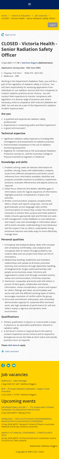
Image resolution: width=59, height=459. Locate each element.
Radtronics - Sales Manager (14, 380)
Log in (53, 24)
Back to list (10, 34)
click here (12, 345)
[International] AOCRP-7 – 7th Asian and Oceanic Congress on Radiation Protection (27, 408)
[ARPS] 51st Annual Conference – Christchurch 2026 (26, 433)
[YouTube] (14, 365)
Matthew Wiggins (30, 62)
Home (4, 15)
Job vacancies (41, 15)
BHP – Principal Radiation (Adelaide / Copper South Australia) (25, 390)
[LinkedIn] (8, 365)
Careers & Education (20, 15)
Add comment (2, 351)
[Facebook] (3, 365)
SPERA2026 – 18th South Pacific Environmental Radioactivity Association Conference (26, 420)
